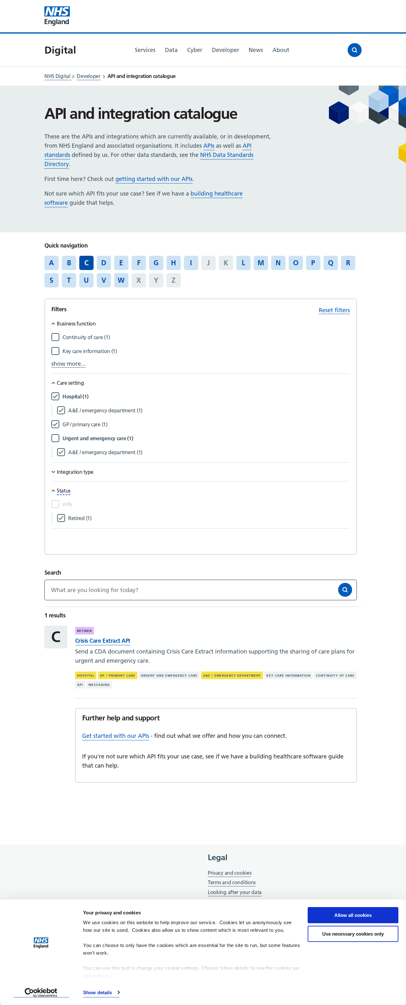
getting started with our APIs (154, 179)
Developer (88, 76)
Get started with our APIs (115, 735)
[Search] (345, 590)
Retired (84, 631)
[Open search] (355, 50)
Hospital (86, 675)
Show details (97, 992)
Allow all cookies (353, 915)
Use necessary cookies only (353, 934)
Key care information (288, 675)
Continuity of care (335, 675)
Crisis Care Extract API (102, 640)
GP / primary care (117, 675)
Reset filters (334, 310)
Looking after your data (235, 892)
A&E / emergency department (232, 675)
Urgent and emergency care (169, 675)
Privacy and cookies (229, 873)
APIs (208, 145)
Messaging (99, 685)
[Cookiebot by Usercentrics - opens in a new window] (41, 992)
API (80, 685)
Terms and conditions (232, 882)
